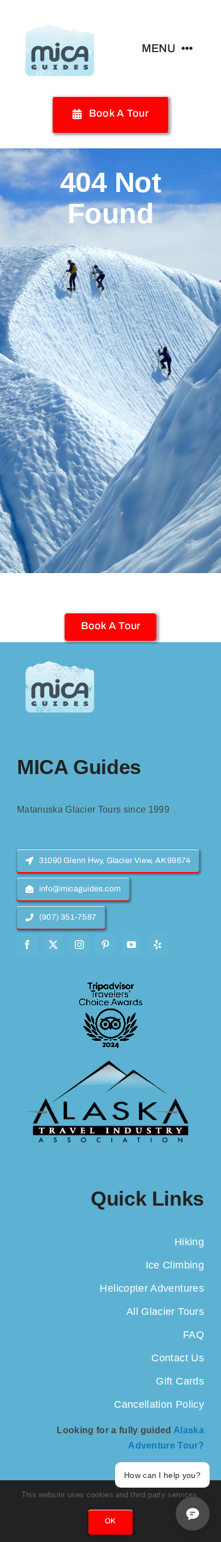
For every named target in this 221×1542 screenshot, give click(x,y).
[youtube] (131, 944)
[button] (111, 626)
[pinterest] (105, 944)
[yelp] (157, 944)
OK (110, 1521)
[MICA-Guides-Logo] (59, 15)
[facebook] (27, 944)
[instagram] (79, 944)
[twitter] (53, 944)
